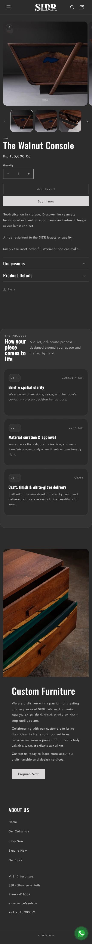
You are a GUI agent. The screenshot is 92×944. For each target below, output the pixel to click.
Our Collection (19, 831)
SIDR (51, 935)
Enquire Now (28, 774)
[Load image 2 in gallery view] (46, 121)
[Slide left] (4, 122)
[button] (8, 7)
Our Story (15, 860)
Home (13, 822)
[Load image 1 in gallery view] (21, 121)
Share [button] (11, 289)
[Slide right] (87, 122)
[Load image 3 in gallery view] (70, 121)
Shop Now (16, 841)
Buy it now (46, 201)
